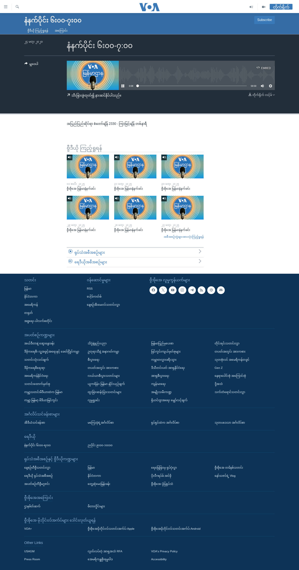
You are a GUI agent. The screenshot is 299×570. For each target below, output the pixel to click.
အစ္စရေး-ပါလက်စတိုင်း (38, 321)
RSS (90, 288)
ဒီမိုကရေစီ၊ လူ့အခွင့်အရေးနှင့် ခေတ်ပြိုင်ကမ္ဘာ (51, 351)
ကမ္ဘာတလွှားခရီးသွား (164, 359)
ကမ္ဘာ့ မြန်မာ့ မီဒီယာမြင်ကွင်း (41, 400)
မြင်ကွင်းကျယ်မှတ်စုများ (166, 351)
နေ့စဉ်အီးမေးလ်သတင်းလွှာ (103, 304)
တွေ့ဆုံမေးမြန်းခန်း (99, 483)
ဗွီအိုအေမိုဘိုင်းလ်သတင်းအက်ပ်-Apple (111, 528)
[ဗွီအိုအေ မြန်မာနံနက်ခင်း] (88, 166)
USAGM (29, 551)
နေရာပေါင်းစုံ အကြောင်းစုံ (230, 375)
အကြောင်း (61, 30)
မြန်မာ (27, 288)
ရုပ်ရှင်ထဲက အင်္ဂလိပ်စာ (165, 422)
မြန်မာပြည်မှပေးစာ (162, 343)
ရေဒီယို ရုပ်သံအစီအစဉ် (38, 475)
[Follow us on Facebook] (153, 290)
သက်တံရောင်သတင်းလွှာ (230, 392)
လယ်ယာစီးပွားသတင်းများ (104, 375)
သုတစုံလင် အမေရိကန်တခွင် (232, 359)
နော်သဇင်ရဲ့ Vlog (225, 475)
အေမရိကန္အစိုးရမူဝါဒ (100, 559)
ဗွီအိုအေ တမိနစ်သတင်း (229, 467)
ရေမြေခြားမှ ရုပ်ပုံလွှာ (164, 467)
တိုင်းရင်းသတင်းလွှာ (227, 343)
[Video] (264, 7)
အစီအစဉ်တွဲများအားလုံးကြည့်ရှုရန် (184, 236)
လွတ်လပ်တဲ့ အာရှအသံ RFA (105, 551)
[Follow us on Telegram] (192, 290)
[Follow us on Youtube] (173, 290)
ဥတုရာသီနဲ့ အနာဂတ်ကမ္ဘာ (103, 351)
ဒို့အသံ (219, 383)
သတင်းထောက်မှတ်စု (37, 383)
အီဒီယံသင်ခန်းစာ (34, 422)
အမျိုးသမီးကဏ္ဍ (161, 392)
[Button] (31, 65)
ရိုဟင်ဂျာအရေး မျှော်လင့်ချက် (169, 400)
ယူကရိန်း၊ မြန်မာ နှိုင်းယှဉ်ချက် (106, 383)
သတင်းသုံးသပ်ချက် (36, 359)
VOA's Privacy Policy (164, 551)
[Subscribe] (221, 290)
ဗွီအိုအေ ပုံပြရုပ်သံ (162, 483)
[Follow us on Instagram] (182, 290)
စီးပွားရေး (93, 359)
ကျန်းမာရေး (158, 383)
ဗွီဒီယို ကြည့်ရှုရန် (37, 30)
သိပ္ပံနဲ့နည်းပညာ (97, 343)
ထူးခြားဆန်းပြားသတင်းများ (104, 392)
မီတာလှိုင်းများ (96, 506)
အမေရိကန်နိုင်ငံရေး (36, 375)
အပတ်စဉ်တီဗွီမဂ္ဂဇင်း (37, 483)
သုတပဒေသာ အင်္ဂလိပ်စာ (230, 422)
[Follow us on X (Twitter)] (163, 290)
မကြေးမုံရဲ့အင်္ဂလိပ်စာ (101, 422)
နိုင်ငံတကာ (30, 296)
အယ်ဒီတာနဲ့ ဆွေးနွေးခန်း (39, 343)
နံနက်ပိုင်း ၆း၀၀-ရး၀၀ (37, 445)
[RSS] (201, 290)
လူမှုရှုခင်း (94, 400)
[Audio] (251, 7)
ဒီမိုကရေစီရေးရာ (34, 367)
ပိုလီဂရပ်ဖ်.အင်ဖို (161, 475)
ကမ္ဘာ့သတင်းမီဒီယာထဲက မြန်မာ (43, 392)
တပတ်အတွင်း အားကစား (103, 367)
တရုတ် (28, 312)
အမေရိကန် (31, 304)
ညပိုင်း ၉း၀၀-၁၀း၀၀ (100, 445)
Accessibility (159, 559)
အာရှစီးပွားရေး (160, 375)
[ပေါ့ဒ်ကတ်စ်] (211, 290)
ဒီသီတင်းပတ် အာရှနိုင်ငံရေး (168, 367)
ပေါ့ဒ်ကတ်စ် (94, 296)
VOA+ (28, 528)
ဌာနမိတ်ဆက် (32, 506)
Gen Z (219, 367)
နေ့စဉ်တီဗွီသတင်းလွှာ (37, 467)
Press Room (32, 559)
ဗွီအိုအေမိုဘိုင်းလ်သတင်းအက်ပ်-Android (176, 528)
